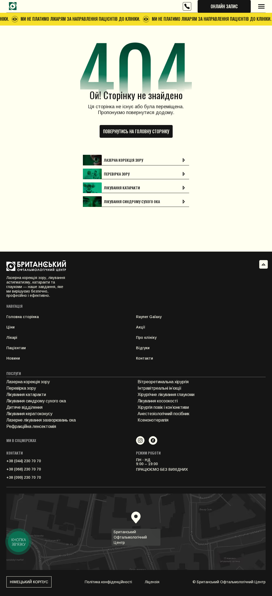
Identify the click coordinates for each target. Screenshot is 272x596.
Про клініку (146, 337)
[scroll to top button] (263, 264)
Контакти (144, 358)
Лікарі (11, 337)
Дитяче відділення (24, 407)
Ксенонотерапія (153, 420)
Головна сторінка (22, 317)
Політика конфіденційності (108, 582)
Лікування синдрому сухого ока (36, 401)
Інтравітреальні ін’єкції (159, 388)
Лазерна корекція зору (28, 382)
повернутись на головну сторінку (136, 131)
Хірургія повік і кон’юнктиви (163, 407)
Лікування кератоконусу (29, 413)
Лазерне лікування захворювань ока (41, 420)
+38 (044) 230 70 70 (23, 461)
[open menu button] (261, 6)
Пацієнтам (16, 348)
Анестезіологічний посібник (163, 413)
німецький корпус (29, 582)
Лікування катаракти (26, 394)
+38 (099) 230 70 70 (23, 477)
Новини (13, 358)
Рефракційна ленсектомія (31, 426)
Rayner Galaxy (149, 317)
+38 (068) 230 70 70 (23, 469)
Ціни (10, 327)
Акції (140, 327)
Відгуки (143, 348)
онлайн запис (224, 6)
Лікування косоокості (158, 401)
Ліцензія (152, 582)
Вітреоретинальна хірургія (163, 382)
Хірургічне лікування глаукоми (166, 394)
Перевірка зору (21, 388)
